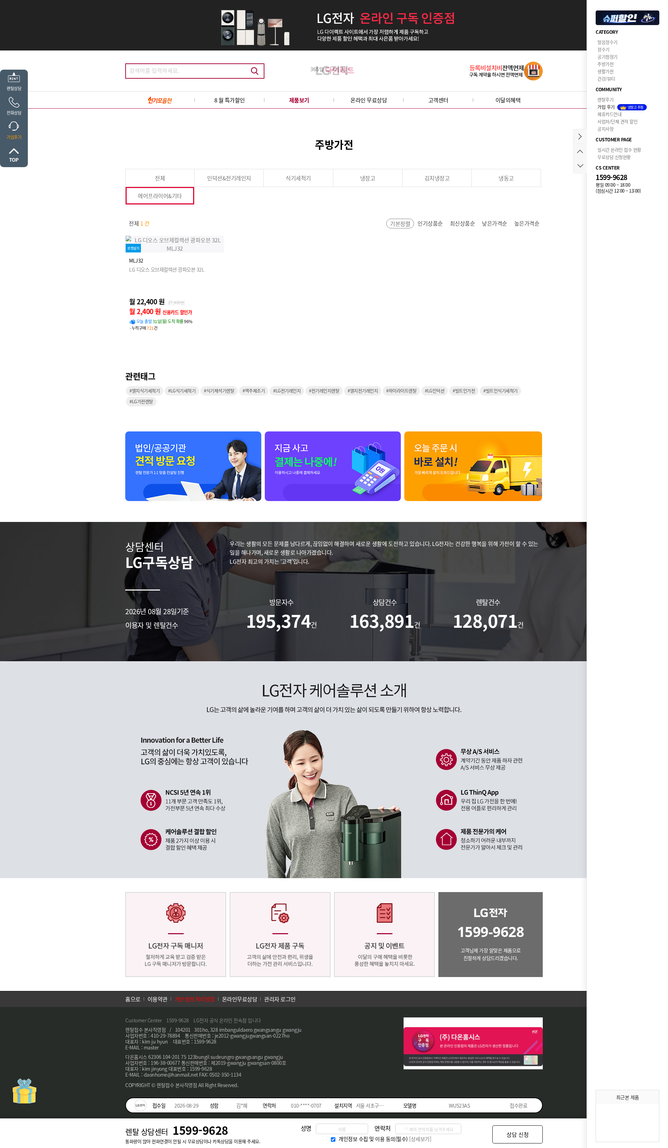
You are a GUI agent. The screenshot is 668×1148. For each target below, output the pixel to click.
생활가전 (605, 71)
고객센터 (438, 100)
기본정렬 (400, 223)
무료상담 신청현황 (614, 157)
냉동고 (506, 178)
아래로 (580, 165)
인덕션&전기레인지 (229, 178)
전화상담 (14, 113)
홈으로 (133, 999)
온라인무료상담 (239, 999)
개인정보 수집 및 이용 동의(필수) (373, 1138)
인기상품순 (430, 223)
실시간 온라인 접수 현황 (619, 149)
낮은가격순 (494, 223)
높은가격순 (527, 223)
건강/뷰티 (606, 78)
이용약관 (158, 999)
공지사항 (605, 128)
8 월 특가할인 (229, 100)
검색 (255, 71)
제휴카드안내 (609, 114)
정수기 (603, 49)
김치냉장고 (437, 178)
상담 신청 (518, 1134)
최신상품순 (462, 223)
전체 (160, 178)
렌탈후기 (605, 99)
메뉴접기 (580, 136)
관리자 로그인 (280, 999)
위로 (14, 155)
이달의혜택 (508, 100)
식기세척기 (298, 178)
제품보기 (299, 100)
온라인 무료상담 (368, 100)
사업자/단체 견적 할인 (617, 121)
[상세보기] (420, 1138)
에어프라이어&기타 (160, 196)
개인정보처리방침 (195, 999)
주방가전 (605, 64)
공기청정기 (607, 56)
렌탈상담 (14, 88)
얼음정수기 (607, 42)
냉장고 (367, 178)
